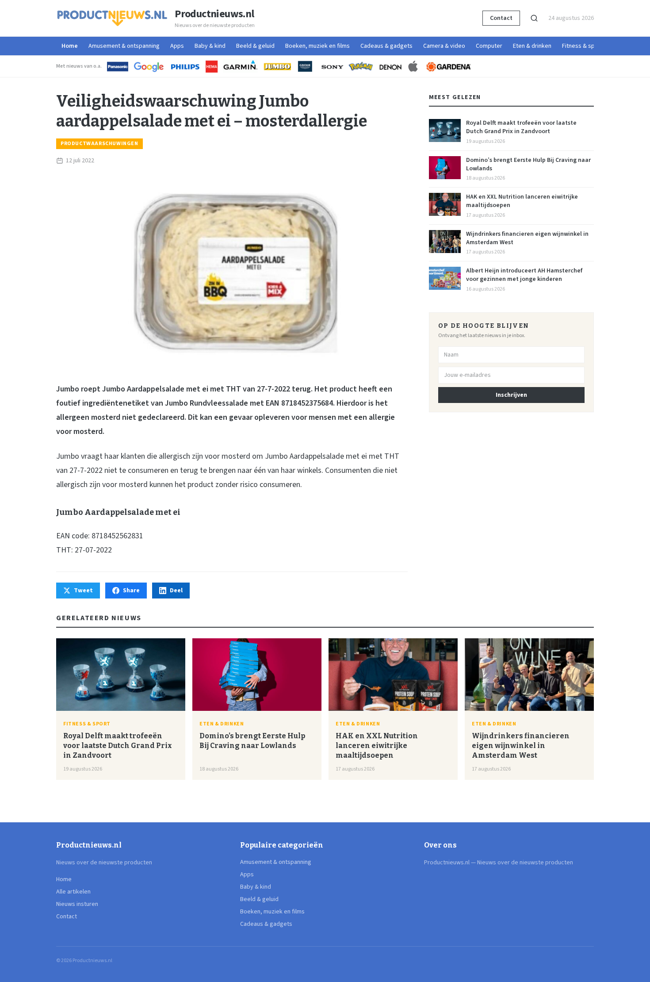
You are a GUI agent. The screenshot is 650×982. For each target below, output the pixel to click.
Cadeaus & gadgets (386, 46)
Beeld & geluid (255, 46)
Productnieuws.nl (214, 14)
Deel (176, 590)
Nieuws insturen (77, 904)
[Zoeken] (534, 18)
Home (69, 46)
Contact (501, 18)
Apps (177, 46)
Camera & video (444, 46)
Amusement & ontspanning (124, 46)
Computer (489, 46)
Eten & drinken (532, 46)
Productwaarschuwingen (99, 143)
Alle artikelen (73, 891)
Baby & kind (210, 46)
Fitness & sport (582, 46)
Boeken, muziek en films (317, 46)
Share (131, 590)
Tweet (83, 590)
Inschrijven (511, 395)
